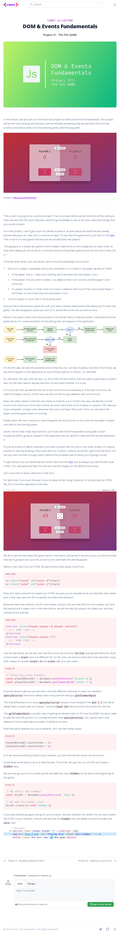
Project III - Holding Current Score (95, 860)
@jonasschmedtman (25, 197)
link (112, 235)
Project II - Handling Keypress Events (26, 860)
